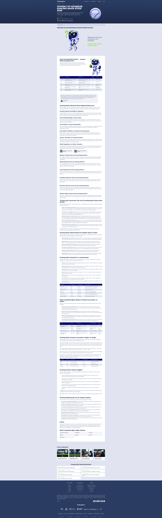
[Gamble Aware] (91, 509)
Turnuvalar (69, 489)
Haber (104, 1)
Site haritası (91, 491)
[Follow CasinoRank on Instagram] (96, 501)
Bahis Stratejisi (80, 485)
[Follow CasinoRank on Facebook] (94, 501)
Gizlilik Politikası (85, 516)
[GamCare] (72, 509)
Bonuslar (69, 485)
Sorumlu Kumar (80, 488)
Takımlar (69, 491)
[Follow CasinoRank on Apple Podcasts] (104, 501)
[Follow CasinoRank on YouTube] (100, 501)
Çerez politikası (62, 516)
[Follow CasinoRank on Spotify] (102, 501)
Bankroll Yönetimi (80, 489)
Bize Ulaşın (91, 489)
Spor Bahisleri (93, 1)
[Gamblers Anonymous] (66, 509)
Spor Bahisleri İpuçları (79, 486)
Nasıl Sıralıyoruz (91, 488)
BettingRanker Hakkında (91, 485)
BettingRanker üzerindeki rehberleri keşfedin (73, 427)
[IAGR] (62, 509)
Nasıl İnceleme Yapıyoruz (92, 486)
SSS (80, 491)
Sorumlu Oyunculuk (77, 516)
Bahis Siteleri (87, 1)
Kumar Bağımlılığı (69, 516)
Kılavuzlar (99, 1)
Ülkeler (69, 488)
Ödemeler (69, 486)
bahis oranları (65, 339)
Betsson (61, 86)
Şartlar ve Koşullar (93, 516)
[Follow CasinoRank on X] (98, 501)
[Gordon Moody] (79, 509)
